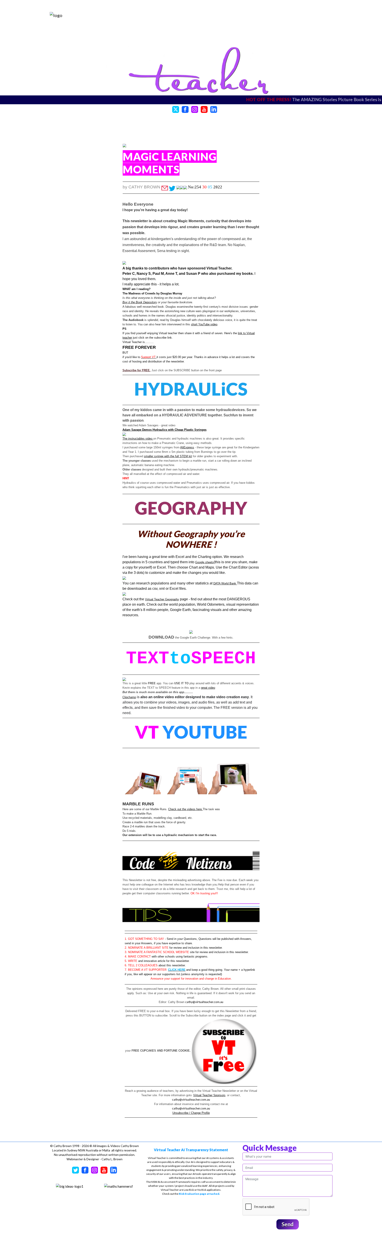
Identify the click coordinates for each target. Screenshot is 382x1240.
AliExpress (187, 447)
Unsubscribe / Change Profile (191, 1113)
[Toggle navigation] (319, 15)
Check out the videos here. (185, 809)
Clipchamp (129, 697)
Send (288, 1224)
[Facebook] (185, 109)
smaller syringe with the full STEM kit (168, 456)
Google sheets (204, 562)
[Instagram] (194, 109)
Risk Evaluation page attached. (199, 1193)
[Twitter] (175, 109)
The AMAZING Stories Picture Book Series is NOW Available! (261, 99)
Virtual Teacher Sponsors (209, 1095)
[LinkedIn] (213, 109)
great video (208, 687)
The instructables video (137, 438)
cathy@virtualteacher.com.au (204, 1002)
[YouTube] (204, 109)
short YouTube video (204, 324)
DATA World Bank (225, 583)
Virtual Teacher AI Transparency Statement (191, 1150)
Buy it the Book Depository (139, 302)
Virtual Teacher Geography (162, 599)
